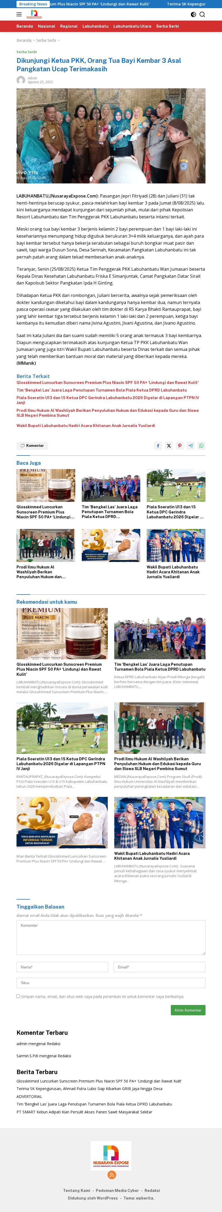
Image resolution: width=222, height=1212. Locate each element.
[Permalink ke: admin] (21, 79)
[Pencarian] (202, 14)
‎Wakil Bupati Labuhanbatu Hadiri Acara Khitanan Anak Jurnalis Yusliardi (86, 426)
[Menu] (20, 14)
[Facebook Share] (158, 446)
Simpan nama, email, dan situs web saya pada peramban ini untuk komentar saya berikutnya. (102, 996)
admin (32, 78)
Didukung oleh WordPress (93, 1198)
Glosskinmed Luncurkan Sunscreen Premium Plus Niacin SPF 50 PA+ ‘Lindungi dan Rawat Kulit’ (108, 382)
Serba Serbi (27, 51)
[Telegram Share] (191, 446)
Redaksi (53, 1043)
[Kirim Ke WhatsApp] (201, 446)
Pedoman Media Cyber (117, 1190)
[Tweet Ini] (169, 446)
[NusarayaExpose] (33, 14)
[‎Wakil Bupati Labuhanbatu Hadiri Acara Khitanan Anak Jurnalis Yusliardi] (176, 545)
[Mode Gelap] (193, 14)
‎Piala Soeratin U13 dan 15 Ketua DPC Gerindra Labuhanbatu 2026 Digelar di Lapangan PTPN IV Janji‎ (108, 400)
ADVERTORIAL (29, 1096)
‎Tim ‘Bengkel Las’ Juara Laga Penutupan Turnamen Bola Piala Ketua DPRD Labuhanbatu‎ (102, 390)
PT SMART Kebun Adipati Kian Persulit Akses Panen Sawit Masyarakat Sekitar (84, 1111)
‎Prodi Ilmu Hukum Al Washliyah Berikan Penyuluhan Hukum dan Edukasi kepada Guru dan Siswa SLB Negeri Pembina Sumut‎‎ (108, 413)
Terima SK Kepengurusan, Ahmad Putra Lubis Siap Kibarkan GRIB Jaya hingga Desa (89, 1088)
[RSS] (111, 1175)
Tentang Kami (76, 1190)
